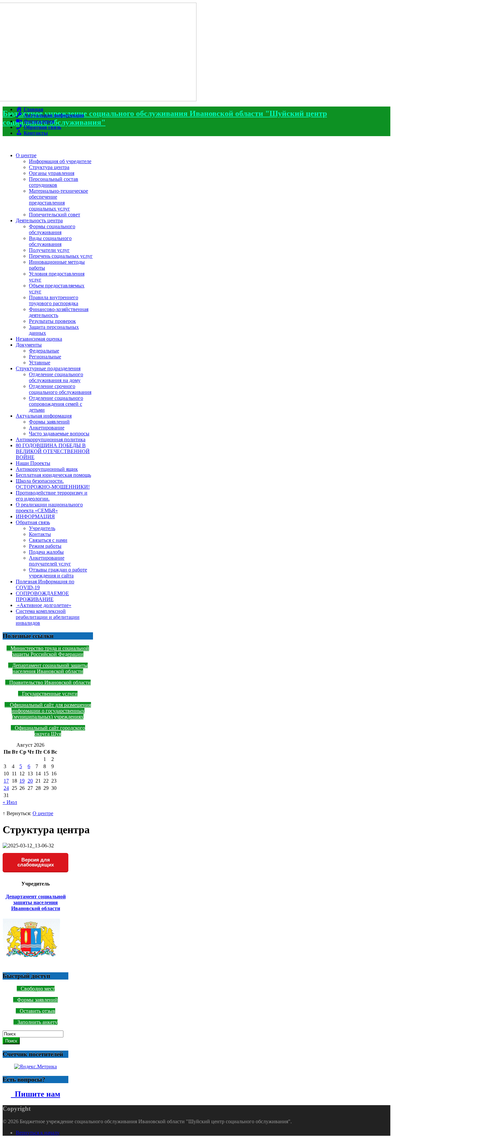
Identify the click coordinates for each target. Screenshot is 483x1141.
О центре (26, 155)
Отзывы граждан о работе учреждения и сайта (58, 572)
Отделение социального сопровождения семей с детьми (56, 404)
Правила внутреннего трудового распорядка (53, 300)
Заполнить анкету (37, 1022)
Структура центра (49, 167)
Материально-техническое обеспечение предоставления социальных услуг (58, 199)
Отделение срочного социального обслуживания (60, 389)
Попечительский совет (54, 214)
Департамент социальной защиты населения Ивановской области (50, 668)
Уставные (39, 362)
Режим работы (45, 546)
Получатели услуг (49, 250)
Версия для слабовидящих (35, 862)
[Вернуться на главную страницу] (99, 99)
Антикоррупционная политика (50, 439)
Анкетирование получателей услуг (50, 561)
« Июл (10, 802)
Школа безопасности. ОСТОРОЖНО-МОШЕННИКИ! (53, 484)
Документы (29, 345)
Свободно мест (38, 988)
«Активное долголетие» (43, 605)
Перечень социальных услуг (61, 256)
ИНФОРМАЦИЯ (35, 516)
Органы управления (51, 173)
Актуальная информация (44, 416)
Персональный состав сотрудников (53, 182)
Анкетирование (46, 427)
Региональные (45, 356)
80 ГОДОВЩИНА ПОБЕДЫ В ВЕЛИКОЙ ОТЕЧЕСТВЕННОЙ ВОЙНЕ (53, 451)
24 (6, 788)
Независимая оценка (39, 339)
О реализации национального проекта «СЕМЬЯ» (49, 507)
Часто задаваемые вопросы (59, 433)
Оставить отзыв (37, 1011)
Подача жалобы (46, 552)
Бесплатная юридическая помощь (53, 475)
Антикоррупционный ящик (47, 469)
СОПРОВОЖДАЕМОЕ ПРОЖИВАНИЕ (42, 596)
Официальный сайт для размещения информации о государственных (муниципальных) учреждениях (50, 710)
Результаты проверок (52, 321)
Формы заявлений (49, 422)
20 (30, 781)
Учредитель (42, 528)
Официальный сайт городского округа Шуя (50, 731)
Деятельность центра (39, 220)
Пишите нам (35, 1094)
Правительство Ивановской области (50, 682)
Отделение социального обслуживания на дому (56, 377)
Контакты (40, 534)
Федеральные (44, 350)
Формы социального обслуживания (52, 229)
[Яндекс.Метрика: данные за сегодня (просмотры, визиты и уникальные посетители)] (35, 1067)
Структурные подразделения (48, 368)
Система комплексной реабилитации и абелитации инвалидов (48, 617)
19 (22, 781)
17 (6, 781)
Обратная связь (33, 522)
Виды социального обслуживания (50, 241)
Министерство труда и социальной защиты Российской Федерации (50, 651)
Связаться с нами (48, 540)
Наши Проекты (33, 463)
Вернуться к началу (37, 1132)
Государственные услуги (50, 693)
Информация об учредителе (60, 161)
